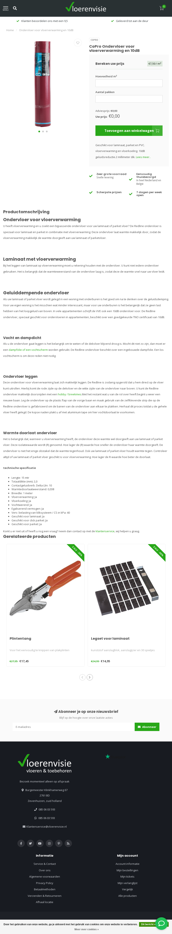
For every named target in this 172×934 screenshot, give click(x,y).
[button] (39, 131)
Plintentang (20, 638)
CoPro (94, 39)
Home (10, 30)
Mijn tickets (127, 876)
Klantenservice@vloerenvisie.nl (46, 826)
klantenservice (105, 531)
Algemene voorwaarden (44, 876)
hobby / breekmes (69, 394)
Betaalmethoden (44, 889)
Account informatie (127, 864)
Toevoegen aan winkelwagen (129, 130)
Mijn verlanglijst (127, 883)
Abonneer (149, 727)
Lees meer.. (143, 157)
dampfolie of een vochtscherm (28, 350)
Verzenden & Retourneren (44, 896)
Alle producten (127, 896)
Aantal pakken (105, 92)
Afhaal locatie (44, 902)
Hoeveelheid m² (106, 76)
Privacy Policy (44, 883)
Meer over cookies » (86, 929)
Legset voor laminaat (110, 638)
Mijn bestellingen (127, 870)
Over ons (45, 870)
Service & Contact (45, 864)
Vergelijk (127, 889)
